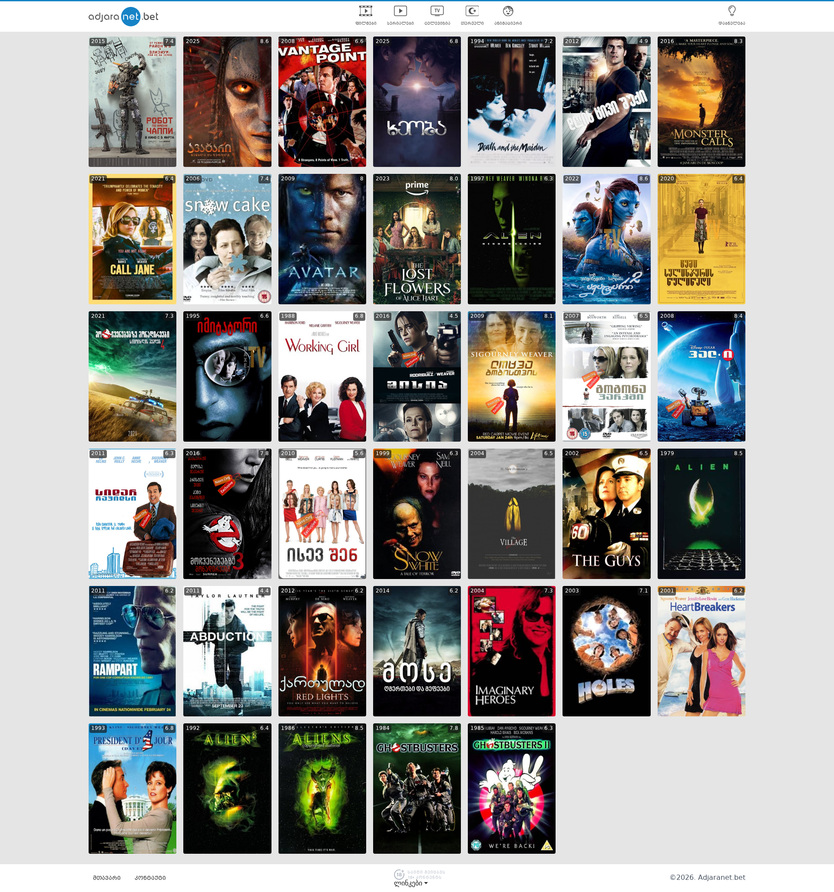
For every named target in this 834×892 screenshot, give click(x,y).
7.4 (169, 42)
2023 (383, 179)
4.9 (643, 42)
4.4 (264, 591)
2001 (667, 591)
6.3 (548, 179)
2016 (667, 42)
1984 (383, 728)
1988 (288, 316)
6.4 (169, 179)
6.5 (643, 316)
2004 (477, 454)
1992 (193, 728)
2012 (572, 42)
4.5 (454, 316)
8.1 (548, 316)
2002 (572, 454)
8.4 (738, 316)
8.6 (264, 42)
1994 (477, 42)
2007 (572, 316)
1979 (667, 454)
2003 (572, 591)
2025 (193, 42)
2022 (572, 179)
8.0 (454, 179)
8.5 (738, 454)
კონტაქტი (150, 878)
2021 (98, 179)
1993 (98, 728)
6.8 (454, 42)
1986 (288, 728)
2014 (383, 591)
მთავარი (107, 878)
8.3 (738, 42)
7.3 (169, 316)
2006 (193, 179)
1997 (477, 179)
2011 (98, 454)
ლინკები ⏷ (411, 883)
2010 (288, 454)
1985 (477, 728)
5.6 (359, 454)
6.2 (169, 591)
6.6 (359, 42)
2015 (98, 42)
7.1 (643, 591)
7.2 (548, 42)
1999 (383, 454)
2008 (288, 42)
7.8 (264, 454)
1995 (193, 316)
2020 (667, 179)
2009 (288, 179)
